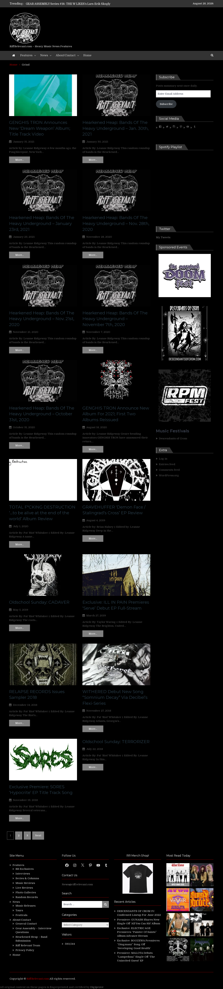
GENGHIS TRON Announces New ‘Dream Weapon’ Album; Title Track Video (39, 128)
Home (87, 55)
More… (19, 159)
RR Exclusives (25, 868)
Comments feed (169, 469)
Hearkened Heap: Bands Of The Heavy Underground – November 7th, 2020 (115, 318)
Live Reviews (24, 887)
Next (38, 835)
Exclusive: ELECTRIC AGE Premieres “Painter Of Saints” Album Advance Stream (137, 932)
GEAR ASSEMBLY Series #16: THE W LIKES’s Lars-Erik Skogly (68, 3)
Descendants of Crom (173, 438)
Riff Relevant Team (28, 945)
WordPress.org (169, 475)
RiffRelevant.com (38, 978)
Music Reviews (25, 883)
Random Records (27, 897)
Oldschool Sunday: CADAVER (39, 602)
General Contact (26, 923)
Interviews (23, 873)
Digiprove (96, 987)
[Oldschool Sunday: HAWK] (201, 875)
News (44, 55)
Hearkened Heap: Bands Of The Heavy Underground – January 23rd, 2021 (41, 223)
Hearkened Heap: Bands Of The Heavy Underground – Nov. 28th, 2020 (115, 223)
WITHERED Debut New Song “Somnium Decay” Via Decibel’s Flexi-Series (115, 697)
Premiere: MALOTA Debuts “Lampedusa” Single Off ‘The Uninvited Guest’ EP (136, 956)
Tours (19, 910)
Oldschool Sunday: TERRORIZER (115, 741)
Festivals (21, 915)
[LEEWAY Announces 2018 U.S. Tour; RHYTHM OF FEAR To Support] (178, 950)
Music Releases (26, 905)
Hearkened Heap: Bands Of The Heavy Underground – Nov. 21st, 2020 (41, 318)
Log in (163, 458)
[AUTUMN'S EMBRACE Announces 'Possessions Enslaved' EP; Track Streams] (201, 900)
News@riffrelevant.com (77, 884)
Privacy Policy (25, 950)
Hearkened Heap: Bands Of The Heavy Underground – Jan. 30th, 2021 (115, 128)
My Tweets (163, 237)
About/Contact (65, 55)
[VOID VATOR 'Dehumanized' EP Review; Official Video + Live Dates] (178, 900)
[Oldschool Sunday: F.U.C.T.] (201, 925)
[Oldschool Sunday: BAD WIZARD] (178, 925)
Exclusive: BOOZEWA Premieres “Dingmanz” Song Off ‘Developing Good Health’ (138, 944)
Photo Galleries (26, 892)
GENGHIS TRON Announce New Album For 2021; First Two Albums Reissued (115, 414)
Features (26, 55)
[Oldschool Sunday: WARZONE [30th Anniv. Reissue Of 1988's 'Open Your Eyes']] (178, 875)
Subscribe (166, 104)
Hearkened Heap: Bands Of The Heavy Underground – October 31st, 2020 (41, 414)
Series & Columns (27, 878)
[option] (79, 4)
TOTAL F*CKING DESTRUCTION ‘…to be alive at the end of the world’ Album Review (42, 513)
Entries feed (167, 464)
